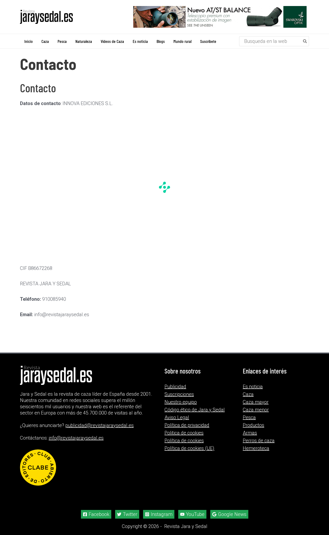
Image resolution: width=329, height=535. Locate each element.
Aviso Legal (176, 417)
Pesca (249, 417)
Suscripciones (179, 394)
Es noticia (253, 386)
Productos (253, 425)
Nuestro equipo (180, 402)
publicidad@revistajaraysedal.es (99, 425)
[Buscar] (305, 41)
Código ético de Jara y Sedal (194, 410)
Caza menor (256, 410)
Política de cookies (184, 440)
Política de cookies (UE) (189, 448)
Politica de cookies (184, 433)
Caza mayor (256, 402)
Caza (248, 394)
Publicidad (175, 386)
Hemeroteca (256, 448)
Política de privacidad (186, 425)
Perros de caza (259, 440)
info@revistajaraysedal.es (76, 438)
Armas (250, 433)
